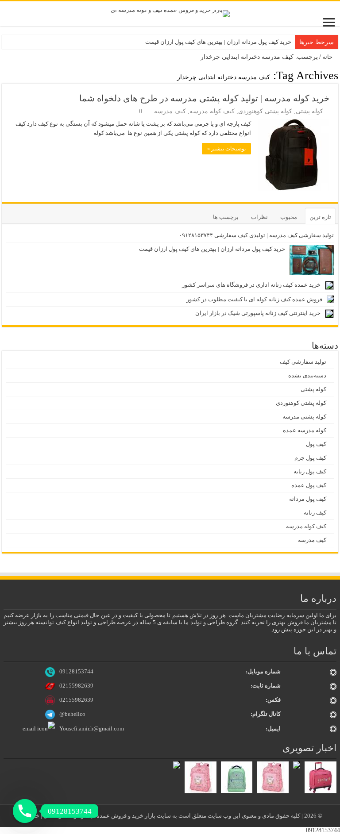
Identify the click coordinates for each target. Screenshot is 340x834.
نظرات (259, 217)
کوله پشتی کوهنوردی (265, 111)
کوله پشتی (309, 111)
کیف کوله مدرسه (212, 111)
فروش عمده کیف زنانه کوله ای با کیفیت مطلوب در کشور (254, 299)
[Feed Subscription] (4, 75)
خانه (328, 57)
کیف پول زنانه (310, 471)
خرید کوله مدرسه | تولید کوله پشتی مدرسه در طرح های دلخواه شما (204, 98)
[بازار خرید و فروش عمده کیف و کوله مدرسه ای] (170, 13)
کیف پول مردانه (307, 499)
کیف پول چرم (310, 457)
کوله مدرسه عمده (304, 430)
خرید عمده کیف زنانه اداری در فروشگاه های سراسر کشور (251, 284)
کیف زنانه (315, 512)
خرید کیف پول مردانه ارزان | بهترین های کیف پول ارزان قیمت (218, 41)
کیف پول (316, 444)
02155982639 (76, 685)
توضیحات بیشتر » (226, 149)
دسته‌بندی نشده (307, 375)
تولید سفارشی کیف (303, 361)
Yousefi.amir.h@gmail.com (91, 728)
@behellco (72, 714)
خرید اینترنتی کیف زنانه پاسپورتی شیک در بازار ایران (258, 313)
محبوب (288, 217)
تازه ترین (320, 217)
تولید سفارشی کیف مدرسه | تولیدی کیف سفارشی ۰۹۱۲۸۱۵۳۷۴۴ (256, 235)
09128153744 (76, 671)
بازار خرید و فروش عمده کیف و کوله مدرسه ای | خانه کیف (87, 815)
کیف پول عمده (308, 485)
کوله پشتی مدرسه (304, 416)
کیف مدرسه (170, 111)
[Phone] (25, 811)
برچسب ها (226, 217)
